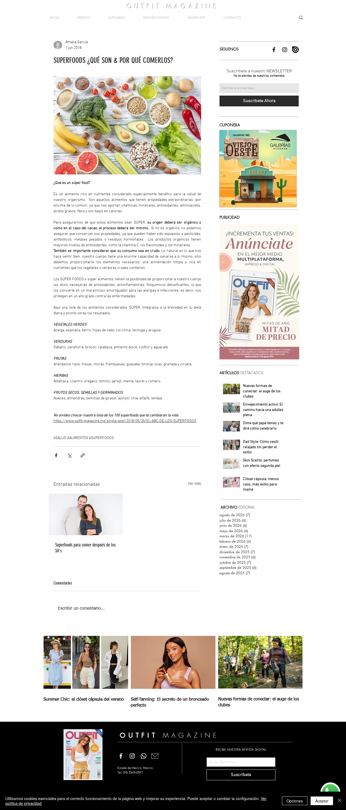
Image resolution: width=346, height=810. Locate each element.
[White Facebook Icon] (120, 756)
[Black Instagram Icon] (284, 49)
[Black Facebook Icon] (274, 49)
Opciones (295, 801)
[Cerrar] (339, 801)
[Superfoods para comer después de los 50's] (86, 514)
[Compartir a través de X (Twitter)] (69, 455)
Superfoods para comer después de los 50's (85, 548)
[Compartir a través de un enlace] (82, 455)
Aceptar (321, 801)
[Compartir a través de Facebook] (56, 455)
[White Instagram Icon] (132, 756)
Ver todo (194, 483)
